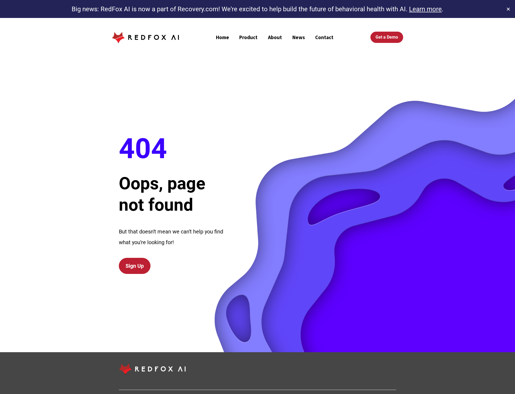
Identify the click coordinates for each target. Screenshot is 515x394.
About (275, 37)
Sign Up (135, 266)
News (298, 37)
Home (222, 37)
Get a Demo (387, 37)
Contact (324, 37)
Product (248, 37)
